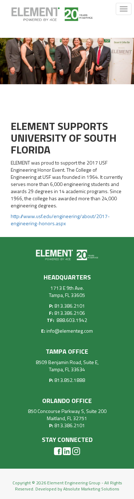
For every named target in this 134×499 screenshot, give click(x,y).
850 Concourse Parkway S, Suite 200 (67, 411)
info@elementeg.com (69, 330)
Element (52, 17)
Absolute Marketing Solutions (91, 488)
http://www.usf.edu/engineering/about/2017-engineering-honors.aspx (60, 219)
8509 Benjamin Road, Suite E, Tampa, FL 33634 (67, 365)
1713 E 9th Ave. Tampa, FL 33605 (67, 291)
